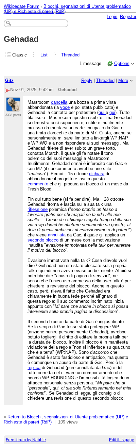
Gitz (9, 80)
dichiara (96, 173)
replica (34, 367)
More (123, 80)
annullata (57, 234)
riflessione (38, 209)
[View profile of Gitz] (13, 107)
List (44, 54)
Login (112, 16)
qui (102, 112)
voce (65, 107)
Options (121, 63)
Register (128, 16)
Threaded (70, 54)
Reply (86, 80)
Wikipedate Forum (21, 6)
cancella (59, 102)
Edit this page (121, 439)
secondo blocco (43, 240)
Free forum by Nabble (26, 439)
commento (38, 183)
